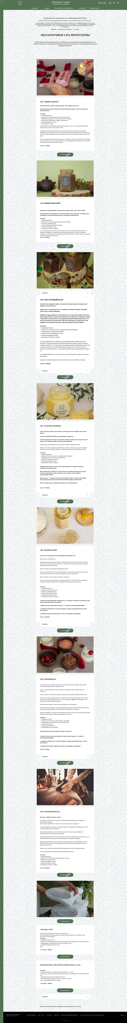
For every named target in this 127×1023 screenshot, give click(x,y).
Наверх (122, 1015)
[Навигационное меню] (2, 2)
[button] (65, 155)
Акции (47, 8)
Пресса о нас (41, 1015)
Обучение (82, 8)
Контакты (56, 1015)
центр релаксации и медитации (61, 4)
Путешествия (94, 8)
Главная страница (31, 1015)
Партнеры (49, 1015)
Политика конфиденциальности (69, 1015)
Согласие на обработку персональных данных (92, 1015)
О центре (34, 8)
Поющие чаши (61, 2)
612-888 (103, 3)
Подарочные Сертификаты (64, 8)
